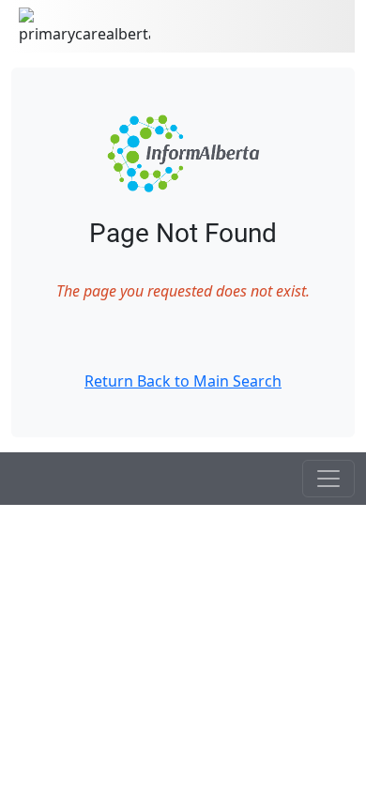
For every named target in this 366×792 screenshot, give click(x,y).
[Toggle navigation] (328, 478)
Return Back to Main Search (183, 381)
